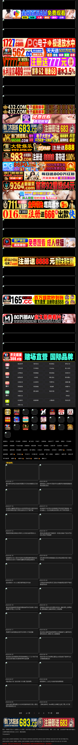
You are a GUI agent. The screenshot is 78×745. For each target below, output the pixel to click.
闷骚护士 (67, 386)
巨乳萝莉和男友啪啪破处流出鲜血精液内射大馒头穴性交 (56, 559)
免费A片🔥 (21, 458)
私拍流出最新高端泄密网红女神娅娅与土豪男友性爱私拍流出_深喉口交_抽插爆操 (56, 633)
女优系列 (36, 382)
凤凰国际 (12, 445)
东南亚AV (67, 373)
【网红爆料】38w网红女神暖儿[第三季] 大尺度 (55, 704)
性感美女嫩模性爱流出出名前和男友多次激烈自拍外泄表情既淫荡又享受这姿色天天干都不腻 (22, 509)
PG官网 (12, 441)
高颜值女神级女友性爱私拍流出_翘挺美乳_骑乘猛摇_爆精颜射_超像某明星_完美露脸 (56, 608)
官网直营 (24, 441)
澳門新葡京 (47, 450)
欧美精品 (51, 364)
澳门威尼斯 (6, 458)
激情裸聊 (5, 454)
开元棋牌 (18, 441)
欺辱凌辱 (20, 377)
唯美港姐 (51, 373)
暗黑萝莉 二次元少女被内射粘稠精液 (51, 681)
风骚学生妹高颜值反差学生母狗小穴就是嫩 (19, 632)
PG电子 (37, 441)
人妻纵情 (51, 400)
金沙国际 (41, 454)
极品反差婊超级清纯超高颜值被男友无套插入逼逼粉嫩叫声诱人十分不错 (22, 608)
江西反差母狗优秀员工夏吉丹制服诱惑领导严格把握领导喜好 (56, 583)
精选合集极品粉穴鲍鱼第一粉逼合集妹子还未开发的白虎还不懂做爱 (56, 534)
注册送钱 (43, 441)
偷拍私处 (5, 450)
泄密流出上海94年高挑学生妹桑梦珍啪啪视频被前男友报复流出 (56, 484)
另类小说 (20, 405)
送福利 (57, 441)
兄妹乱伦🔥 (29, 458)
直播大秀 (70, 454)
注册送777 (51, 441)
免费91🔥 (13, 458)
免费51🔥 (12, 454)
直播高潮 (27, 445)
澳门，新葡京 (49, 454)
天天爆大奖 (34, 454)
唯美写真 (51, 391)
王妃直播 (59, 445)
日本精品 (36, 368)
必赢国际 (5, 445)
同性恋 (68, 395)
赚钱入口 (44, 458)
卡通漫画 (20, 391)
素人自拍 (67, 368)
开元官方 (27, 454)
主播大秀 (52, 445)
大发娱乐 (39, 450)
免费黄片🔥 (37, 458)
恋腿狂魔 (67, 382)
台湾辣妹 (20, 373)
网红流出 (51, 377)
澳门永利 (31, 441)
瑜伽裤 (52, 386)
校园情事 (36, 400)
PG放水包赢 (19, 445)
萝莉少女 (67, 364)
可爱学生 (51, 382)
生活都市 (20, 400)
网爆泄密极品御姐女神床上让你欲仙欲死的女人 (21, 533)
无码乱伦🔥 (20, 454)
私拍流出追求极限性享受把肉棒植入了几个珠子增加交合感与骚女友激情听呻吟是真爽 (22, 657)
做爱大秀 (64, 454)
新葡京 (62, 441)
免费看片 (57, 454)
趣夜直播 (12, 450)
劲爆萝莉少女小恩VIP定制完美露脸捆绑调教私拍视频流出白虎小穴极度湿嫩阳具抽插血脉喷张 (21, 559)
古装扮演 (20, 382)
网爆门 (68, 391)
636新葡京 (69, 450)
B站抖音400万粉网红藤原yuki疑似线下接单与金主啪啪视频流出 (55, 657)
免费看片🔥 (61, 450)
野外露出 (67, 377)
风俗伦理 (67, 400)
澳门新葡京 (32, 450)
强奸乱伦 (36, 364)
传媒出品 (20, 395)
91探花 (36, 377)
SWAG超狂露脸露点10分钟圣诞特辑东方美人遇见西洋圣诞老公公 (22, 705)
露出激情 (36, 391)
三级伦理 (20, 368)
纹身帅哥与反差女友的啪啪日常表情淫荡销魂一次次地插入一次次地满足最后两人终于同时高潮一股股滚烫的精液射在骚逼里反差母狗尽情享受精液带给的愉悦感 (56, 511)
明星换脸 (36, 386)
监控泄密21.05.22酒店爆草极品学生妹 (18, 582)
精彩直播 (33, 445)
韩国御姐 (36, 373)
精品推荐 (20, 364)
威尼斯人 (5, 441)
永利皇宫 (54, 450)
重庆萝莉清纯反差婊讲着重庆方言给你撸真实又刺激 (22, 484)
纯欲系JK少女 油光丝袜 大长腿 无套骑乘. (19, 681)
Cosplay (52, 368)
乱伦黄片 (66, 445)
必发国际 (25, 450)
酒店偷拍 (46, 445)
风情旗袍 (20, 386)
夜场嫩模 (18, 450)
